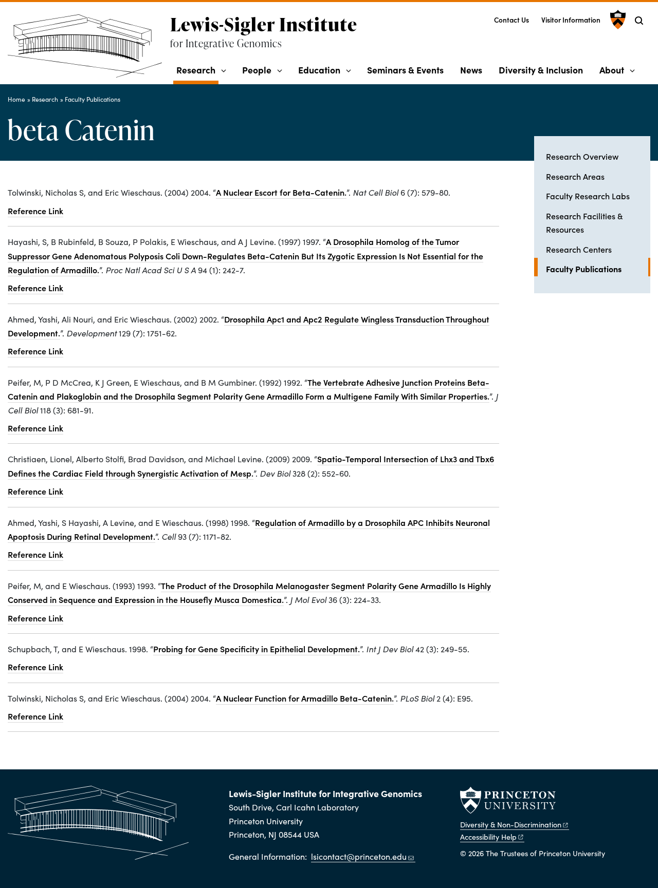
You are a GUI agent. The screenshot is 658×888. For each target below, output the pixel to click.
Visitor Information (570, 20)
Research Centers (579, 249)
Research (197, 69)
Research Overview (582, 156)
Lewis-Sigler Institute (263, 24)
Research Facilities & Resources (584, 222)
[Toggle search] (639, 20)
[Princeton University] (616, 19)
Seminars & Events (405, 69)
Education (319, 69)
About (611, 69)
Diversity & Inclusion (541, 69)
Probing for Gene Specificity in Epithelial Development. (256, 648)
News (471, 69)
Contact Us (511, 20)
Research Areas (575, 176)
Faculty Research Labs (588, 195)
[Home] (89, 50)
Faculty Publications (92, 99)
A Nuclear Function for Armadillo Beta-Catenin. (305, 698)
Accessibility (488, 837)
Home (16, 99)
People (256, 69)
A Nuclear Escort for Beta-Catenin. (281, 192)
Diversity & (510, 824)
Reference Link (35, 210)
